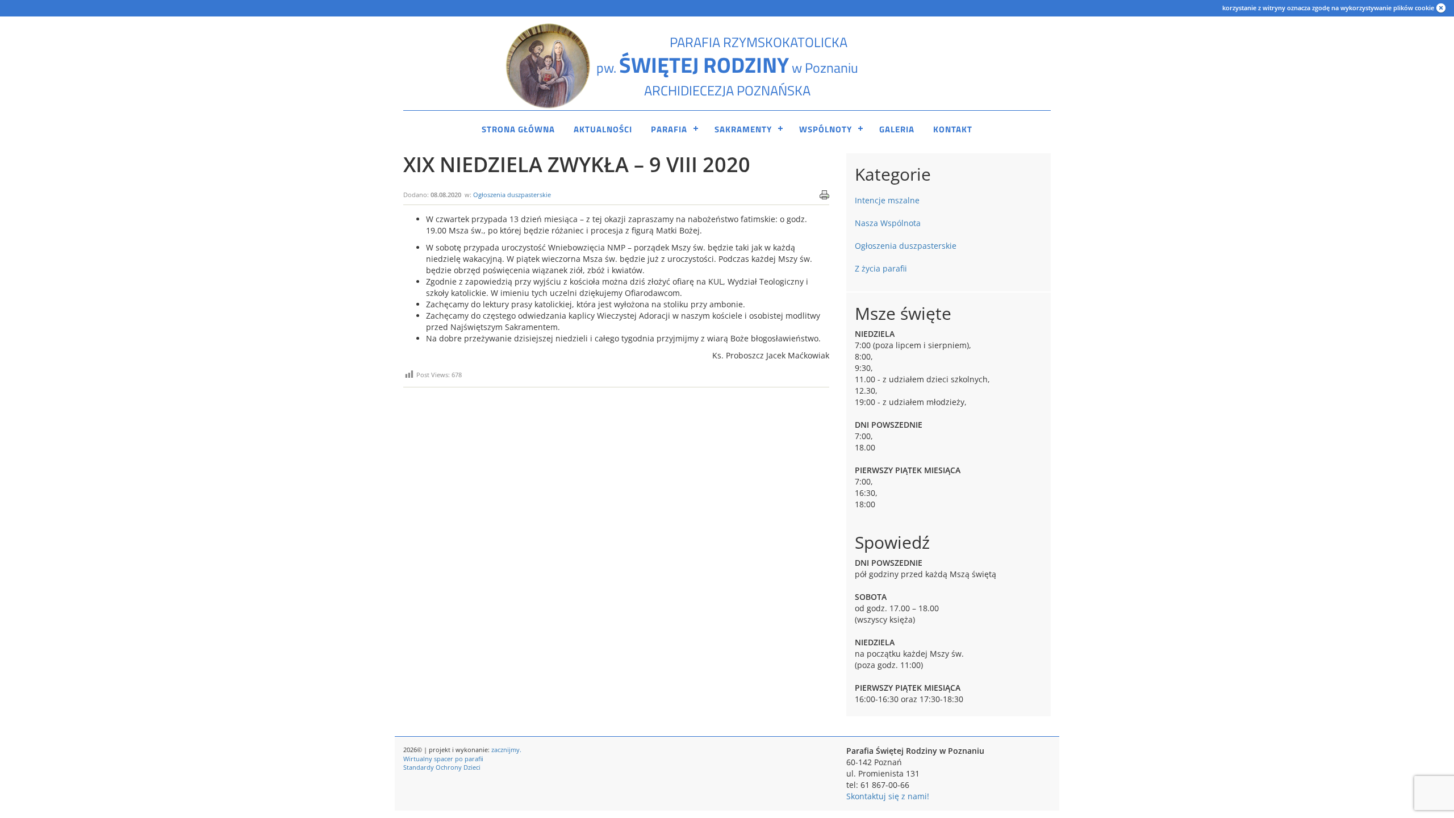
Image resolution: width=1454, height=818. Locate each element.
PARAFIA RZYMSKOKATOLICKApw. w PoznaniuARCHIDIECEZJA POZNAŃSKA (727, 66)
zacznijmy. (506, 749)
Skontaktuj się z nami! (887, 796)
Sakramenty (743, 129)
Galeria (896, 129)
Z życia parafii (881, 268)
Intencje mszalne (887, 200)
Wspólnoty (825, 129)
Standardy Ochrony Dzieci (442, 767)
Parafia (669, 129)
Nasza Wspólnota (888, 223)
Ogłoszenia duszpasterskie (512, 194)
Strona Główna (518, 129)
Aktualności (603, 129)
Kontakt (952, 129)
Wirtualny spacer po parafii (443, 758)
